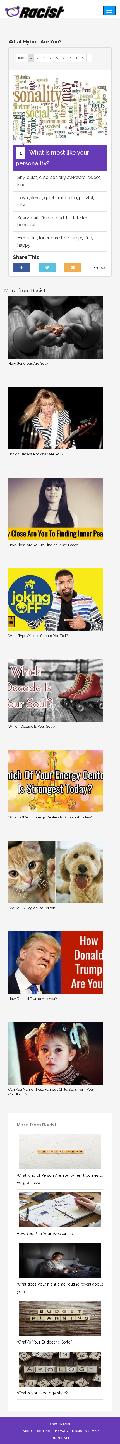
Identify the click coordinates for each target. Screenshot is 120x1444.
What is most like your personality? (52, 158)
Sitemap (92, 1431)
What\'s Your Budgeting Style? (44, 1342)
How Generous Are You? (28, 363)
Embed (100, 267)
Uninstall (61, 1438)
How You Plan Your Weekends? (45, 1233)
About (28, 1431)
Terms (76, 1431)
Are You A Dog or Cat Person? (32, 908)
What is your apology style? (42, 1393)
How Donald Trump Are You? (32, 999)
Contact (44, 1431)
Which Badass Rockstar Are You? (35, 454)
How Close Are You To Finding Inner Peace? (44, 545)
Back (22, 58)
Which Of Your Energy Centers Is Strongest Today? (50, 817)
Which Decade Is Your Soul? (31, 726)
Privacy (62, 1431)
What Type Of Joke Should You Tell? (38, 636)
